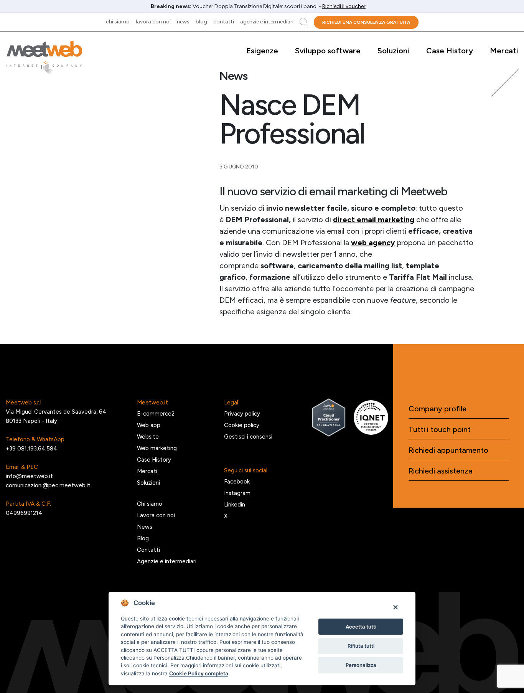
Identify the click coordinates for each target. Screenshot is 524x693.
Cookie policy (241, 425)
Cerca (304, 22)
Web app (148, 425)
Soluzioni (393, 50)
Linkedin (234, 504)
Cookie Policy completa (198, 673)
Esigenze (262, 50)
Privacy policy (242, 413)
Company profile (437, 408)
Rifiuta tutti (361, 646)
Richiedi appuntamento (448, 450)
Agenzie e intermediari (266, 21)
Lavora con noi (153, 21)
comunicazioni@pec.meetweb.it (48, 485)
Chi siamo (118, 21)
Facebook (237, 481)
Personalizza (361, 665)
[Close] (395, 607)
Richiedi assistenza (441, 470)
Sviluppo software (328, 50)
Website (148, 436)
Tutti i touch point (440, 429)
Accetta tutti (361, 627)
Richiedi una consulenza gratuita (366, 22)
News (183, 21)
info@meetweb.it (29, 476)
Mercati (504, 50)
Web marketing (157, 448)
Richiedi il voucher (344, 6)
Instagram (237, 493)
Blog (201, 21)
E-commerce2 (156, 413)
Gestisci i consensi (248, 436)
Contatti (223, 21)
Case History (449, 50)
